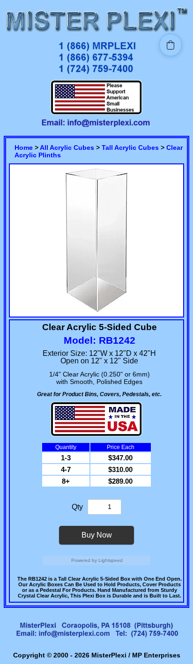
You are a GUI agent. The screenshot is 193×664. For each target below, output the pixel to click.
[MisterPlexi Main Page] (96, 33)
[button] (170, 45)
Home (24, 147)
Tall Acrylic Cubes (130, 147)
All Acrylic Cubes (67, 147)
